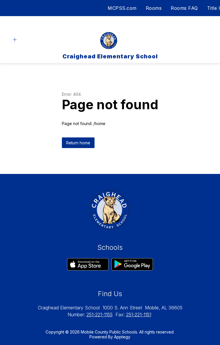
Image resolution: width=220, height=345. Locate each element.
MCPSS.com (122, 8)
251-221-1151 (138, 314)
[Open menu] (14, 40)
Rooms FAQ (184, 8)
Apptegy (122, 336)
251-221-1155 (100, 314)
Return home (78, 142)
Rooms (154, 8)
